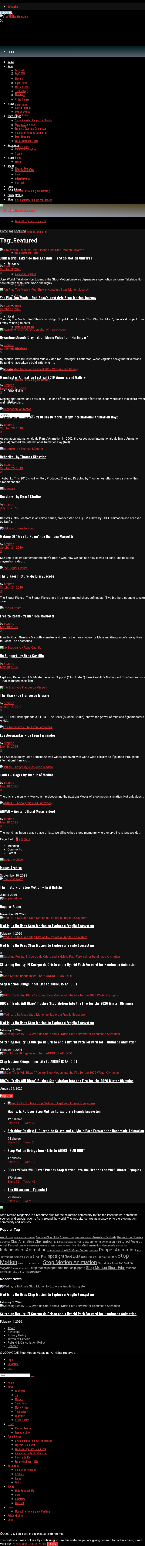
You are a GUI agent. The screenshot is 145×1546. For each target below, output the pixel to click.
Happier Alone (10, 906)
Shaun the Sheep (23, 1257)
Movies (19, 78)
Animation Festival (83, 1237)
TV (16, 74)
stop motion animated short (30, 1263)
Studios (19, 153)
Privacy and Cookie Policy (29, 1544)
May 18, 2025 (9, 627)
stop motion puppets (71, 1268)
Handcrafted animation (86, 1245)
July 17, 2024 (9, 508)
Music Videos (22, 115)
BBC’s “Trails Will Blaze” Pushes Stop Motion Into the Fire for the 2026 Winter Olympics (66, 1003)
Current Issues (23, 107)
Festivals (20, 73)
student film (19, 1272)
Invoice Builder (23, 137)
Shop (10, 199)
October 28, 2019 (11, 428)
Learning (20, 95)
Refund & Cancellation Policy (27, 1342)
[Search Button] (32, 1376)
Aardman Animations (24, 1237)
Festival (13, 1245)
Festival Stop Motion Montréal (34, 1245)
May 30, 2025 (9, 667)
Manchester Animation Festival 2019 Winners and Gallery (43, 377)
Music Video (79, 1250)
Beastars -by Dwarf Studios (21, 496)
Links (18, 306)
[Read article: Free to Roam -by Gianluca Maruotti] (72, 608)
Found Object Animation (61, 1246)
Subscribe (13, 6)
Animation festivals (104, 1237)
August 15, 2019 (11, 707)
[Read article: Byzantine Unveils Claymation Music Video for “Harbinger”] (72, 329)
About (11, 316)
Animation (66, 1237)
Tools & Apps (14, 189)
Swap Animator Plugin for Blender (33, 200)
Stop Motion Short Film (105, 1267)
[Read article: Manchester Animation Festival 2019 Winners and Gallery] (72, 369)
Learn (11, 186)
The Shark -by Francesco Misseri (24, 695)
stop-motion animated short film (102, 1257)
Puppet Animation (117, 1249)
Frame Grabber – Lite (26, 253)
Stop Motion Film (107, 1263)
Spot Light (72, 1256)
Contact (19, 182)
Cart (10, 1368)
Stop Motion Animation (70, 1262)
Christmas (5, 1242)
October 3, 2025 (10, 269)
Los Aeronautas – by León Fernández (27, 735)
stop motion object (21, 1268)
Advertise (20, 178)
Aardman (6, 1237)
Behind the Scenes (130, 1237)
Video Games (22, 147)
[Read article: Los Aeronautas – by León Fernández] (72, 727)
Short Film (40, 1256)
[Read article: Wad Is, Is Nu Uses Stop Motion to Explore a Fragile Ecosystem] (76, 1103)
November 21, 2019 (13, 388)
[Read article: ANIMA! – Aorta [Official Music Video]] (72, 803)
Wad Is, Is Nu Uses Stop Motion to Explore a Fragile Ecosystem (47, 925)
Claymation (44, 1241)
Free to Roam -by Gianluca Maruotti (27, 615)
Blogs (18, 157)
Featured (20, 231)
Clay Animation (22, 1241)
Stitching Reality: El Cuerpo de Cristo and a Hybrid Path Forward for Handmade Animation (68, 964)
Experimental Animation (100, 1241)
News (10, 66)
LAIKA (66, 1250)
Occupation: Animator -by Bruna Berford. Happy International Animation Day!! (59, 416)
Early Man (59, 1242)
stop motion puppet (44, 1268)
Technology (21, 91)
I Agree (52, 1544)
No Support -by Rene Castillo (22, 655)
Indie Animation (54, 1250)
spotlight (56, 1256)
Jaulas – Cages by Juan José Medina (26, 774)
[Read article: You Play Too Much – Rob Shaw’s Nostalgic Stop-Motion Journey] (72, 289)
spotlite (84, 1257)
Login (11, 1360)
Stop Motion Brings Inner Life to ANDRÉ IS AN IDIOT (38, 983)
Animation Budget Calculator (31, 231)
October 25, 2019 (11, 468)
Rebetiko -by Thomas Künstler (23, 456)
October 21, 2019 (11, 547)
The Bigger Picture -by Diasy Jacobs (27, 576)
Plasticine (93, 1250)
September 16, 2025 (13, 349)
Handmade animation (115, 1245)
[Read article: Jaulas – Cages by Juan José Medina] (72, 767)
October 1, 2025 (10, 309)
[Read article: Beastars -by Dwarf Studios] (72, 488)
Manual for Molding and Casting (32, 380)
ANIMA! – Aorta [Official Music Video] (27, 811)
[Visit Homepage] (14, 16)
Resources (13, 263)
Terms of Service (19, 1339)
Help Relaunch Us (24, 327)
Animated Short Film (47, 1237)
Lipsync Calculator (25, 124)
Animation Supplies (25, 274)
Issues (11, 157)
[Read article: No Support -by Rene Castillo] (72, 647)
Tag (11, 231)
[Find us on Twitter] (1, 21)
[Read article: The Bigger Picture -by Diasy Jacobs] (72, 568)
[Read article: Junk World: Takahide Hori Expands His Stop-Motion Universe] (72, 250)
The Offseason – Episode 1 (27, 1189)
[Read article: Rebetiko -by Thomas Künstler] (72, 449)
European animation (74, 1242)
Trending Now (33, 1271)
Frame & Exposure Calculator (30, 221)
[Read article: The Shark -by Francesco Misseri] (72, 687)
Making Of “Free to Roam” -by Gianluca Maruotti (36, 536)
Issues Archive (23, 112)
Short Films (21, 104)
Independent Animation (23, 1249)
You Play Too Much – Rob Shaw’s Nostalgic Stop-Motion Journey (48, 297)
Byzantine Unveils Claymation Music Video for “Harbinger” (44, 337)
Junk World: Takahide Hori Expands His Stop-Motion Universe (46, 257)
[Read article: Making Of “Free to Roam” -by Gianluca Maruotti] (72, 528)
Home (11, 52)
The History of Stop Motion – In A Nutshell (32, 887)
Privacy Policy (15, 195)
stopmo (9, 265)
